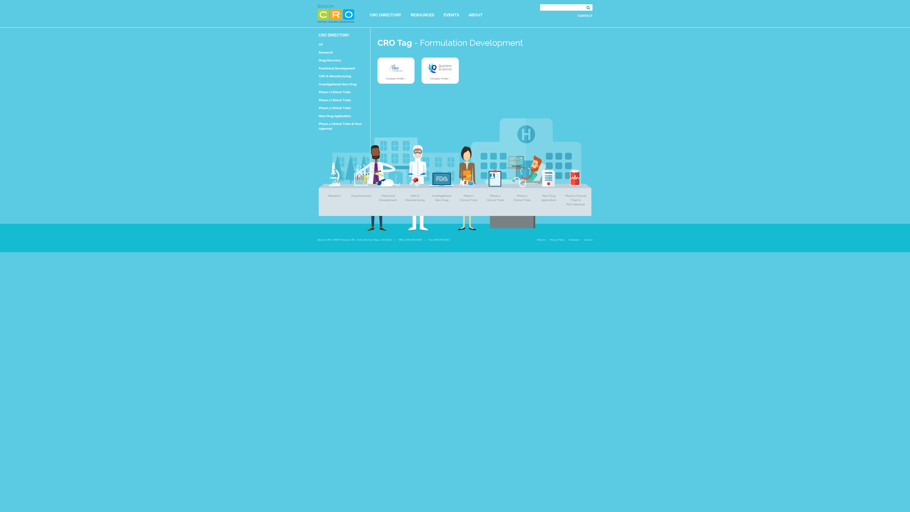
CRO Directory (385, 15)
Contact (585, 16)
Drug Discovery (330, 60)
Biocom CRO (336, 14)
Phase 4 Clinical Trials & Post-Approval (575, 200)
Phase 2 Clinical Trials (335, 100)
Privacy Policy (557, 239)
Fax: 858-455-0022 (439, 239)
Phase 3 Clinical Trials (335, 108)
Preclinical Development (337, 68)
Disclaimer (574, 239)
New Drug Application (335, 116)
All (321, 44)
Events (451, 15)
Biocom (541, 239)
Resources (422, 15)
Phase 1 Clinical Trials (335, 92)
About (476, 15)
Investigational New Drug (337, 84)
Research (326, 52)
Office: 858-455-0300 (410, 239)
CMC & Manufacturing (335, 76)
